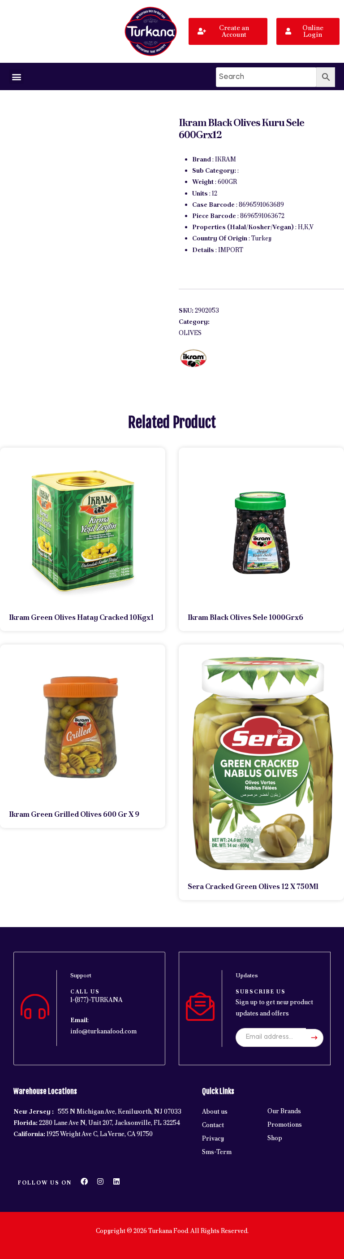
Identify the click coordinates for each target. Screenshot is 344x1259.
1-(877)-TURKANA (96, 1000)
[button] (16, 76)
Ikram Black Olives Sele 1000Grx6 (245, 617)
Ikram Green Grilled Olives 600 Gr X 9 (74, 814)
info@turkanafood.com (103, 1031)
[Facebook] (84, 1181)
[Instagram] (100, 1181)
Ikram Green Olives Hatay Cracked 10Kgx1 (81, 617)
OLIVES (190, 333)
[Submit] (314, 1038)
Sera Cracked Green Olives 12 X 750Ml (253, 886)
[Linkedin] (116, 1181)
